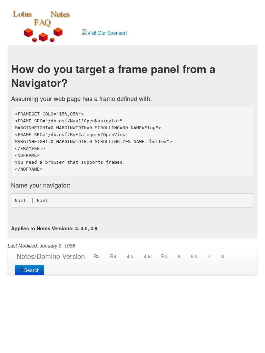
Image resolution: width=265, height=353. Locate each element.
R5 (164, 256)
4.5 (130, 256)
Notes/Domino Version (51, 256)
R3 (97, 256)
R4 (113, 256)
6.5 (194, 256)
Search (32, 269)
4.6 (147, 256)
